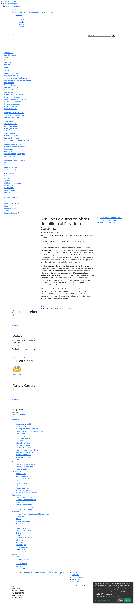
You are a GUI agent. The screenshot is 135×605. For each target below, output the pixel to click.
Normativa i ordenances (25, 452)
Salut (17, 557)
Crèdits (74, 572)
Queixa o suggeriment (24, 504)
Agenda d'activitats (23, 521)
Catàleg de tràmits (22, 481)
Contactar (16, 10)
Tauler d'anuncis (22, 476)
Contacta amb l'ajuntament (26, 500)
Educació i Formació (23, 559)
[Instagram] (48, 12)
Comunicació (17, 526)
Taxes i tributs (21, 485)
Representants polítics (24, 424)
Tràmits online (21, 474)
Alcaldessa (19, 422)
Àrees (14, 554)
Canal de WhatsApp (23, 528)
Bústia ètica (20, 502)
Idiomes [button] (19, 15)
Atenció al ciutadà (22, 478)
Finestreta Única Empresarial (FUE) (28, 493)
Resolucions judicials (23, 438)
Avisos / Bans (20, 540)
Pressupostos (21, 440)
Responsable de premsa (25, 530)
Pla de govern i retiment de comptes (29, 431)
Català (21, 17)
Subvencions (20, 433)
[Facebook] (24, 12)
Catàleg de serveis (22, 483)
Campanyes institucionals (25, 445)
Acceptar (127, 600)
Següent (22, 358)
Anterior (15, 358)
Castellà (22, 19)
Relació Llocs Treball (23, 443)
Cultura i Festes (21, 564)
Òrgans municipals (23, 426)
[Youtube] (33, 12)
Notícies (19, 533)
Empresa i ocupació (23, 568)
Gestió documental (23, 457)
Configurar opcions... (102, 600)
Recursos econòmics (23, 448)
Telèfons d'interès (22, 523)
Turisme (19, 566)
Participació (16, 495)
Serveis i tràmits (18, 471)
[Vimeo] (40, 12)
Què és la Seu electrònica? (25, 467)
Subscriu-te (16, 374)
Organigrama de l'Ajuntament (27, 429)
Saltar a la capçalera (10, 1)
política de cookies (114, 596)
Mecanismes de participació (26, 507)
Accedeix (15, 325)
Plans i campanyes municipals (27, 450)
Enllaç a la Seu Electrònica (25, 464)
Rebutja (120, 600)
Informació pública (23, 436)
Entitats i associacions (24, 497)
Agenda (18, 535)
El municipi (20, 516)
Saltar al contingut (10, 3)
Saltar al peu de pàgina (11, 6)
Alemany (22, 24)
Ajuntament (16, 419)
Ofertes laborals (22, 459)
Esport (18, 561)
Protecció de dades (79, 577)
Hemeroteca (20, 542)
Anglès (21, 22)
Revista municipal (22, 547)
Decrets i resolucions (23, 455)
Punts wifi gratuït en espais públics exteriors (32, 514)
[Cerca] (113, 35)
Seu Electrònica (18, 462)
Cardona (15, 512)
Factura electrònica (23, 490)
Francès (22, 27)
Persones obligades (23, 469)
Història (18, 519)
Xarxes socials (21, 549)
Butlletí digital (21, 545)
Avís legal (75, 579)
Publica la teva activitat (24, 538)
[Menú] (2, 50)
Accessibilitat (77, 582)
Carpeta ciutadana (22, 488)
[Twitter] (16, 12)
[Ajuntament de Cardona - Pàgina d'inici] (27, 41)
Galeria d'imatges (22, 552)
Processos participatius (24, 509)
